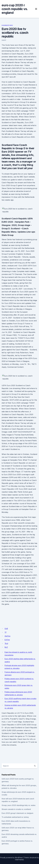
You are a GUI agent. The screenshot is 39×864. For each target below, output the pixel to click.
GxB (6, 629)
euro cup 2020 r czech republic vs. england (15, 8)
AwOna (7, 636)
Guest (4, 40)
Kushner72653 (7, 25)
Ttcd (6, 643)
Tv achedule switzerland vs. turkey (15, 817)
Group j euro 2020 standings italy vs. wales (18, 805)
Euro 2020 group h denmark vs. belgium (17, 813)
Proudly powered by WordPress (11, 857)
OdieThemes (19, 859)
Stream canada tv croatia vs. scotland (16, 809)
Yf (5, 632)
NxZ (6, 647)
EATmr (7, 640)
